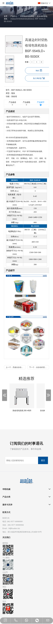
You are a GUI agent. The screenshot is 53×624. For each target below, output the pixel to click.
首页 (5, 16)
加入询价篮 (37, 78)
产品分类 (6, 496)
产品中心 (13, 16)
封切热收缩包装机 (27, 16)
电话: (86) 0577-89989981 (12, 521)
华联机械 (6, 489)
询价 (37, 70)
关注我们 (6, 537)
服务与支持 (7, 504)
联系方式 (6, 512)
